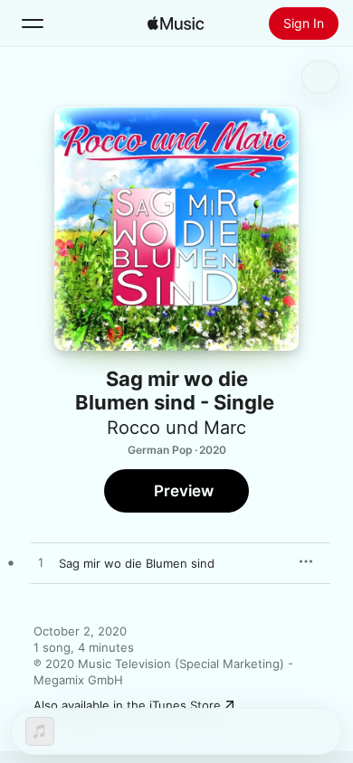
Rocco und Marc (176, 427)
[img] (176, 23)
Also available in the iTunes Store (127, 705)
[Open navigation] (32, 23)
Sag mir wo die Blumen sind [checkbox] (137, 563)
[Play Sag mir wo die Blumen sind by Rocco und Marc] (41, 563)
